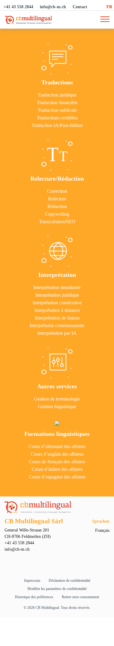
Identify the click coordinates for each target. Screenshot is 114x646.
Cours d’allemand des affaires (57, 446)
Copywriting (57, 214)
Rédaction (57, 206)
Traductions (57, 82)
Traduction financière (57, 102)
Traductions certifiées (57, 117)
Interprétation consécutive (57, 302)
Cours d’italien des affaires (57, 469)
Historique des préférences (34, 597)
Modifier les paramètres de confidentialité (57, 589)
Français (102, 530)
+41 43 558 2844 (18, 7)
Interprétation (57, 275)
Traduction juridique (57, 95)
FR (109, 7)
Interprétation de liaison (57, 318)
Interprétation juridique (57, 295)
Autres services (57, 386)
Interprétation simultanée (57, 287)
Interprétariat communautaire (57, 325)
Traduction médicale (57, 110)
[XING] (51, 560)
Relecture (57, 198)
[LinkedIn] (62, 560)
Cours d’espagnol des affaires (57, 477)
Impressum (32, 580)
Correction (57, 191)
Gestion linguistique (57, 406)
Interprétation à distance (57, 310)
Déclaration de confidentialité (69, 580)
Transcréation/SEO (57, 221)
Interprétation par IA (57, 333)
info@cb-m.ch (53, 7)
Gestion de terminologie (57, 399)
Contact (80, 7)
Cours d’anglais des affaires (57, 454)
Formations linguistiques (57, 434)
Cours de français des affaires (57, 461)
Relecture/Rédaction (57, 178)
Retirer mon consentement (80, 597)
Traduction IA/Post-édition (57, 125)
